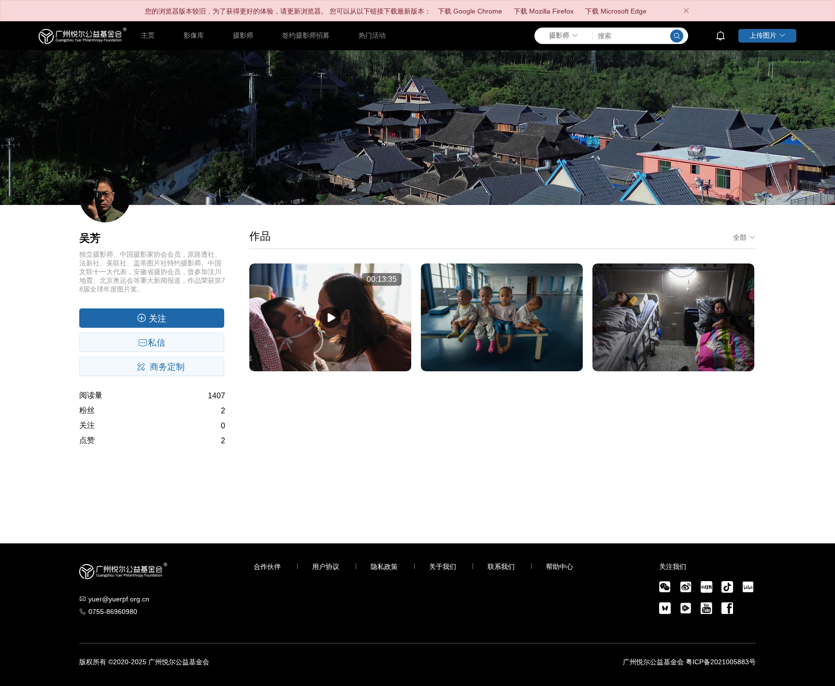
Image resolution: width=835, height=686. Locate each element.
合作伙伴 (267, 566)
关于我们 (442, 566)
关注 (156, 318)
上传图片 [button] (763, 35)
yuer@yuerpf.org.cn (118, 599)
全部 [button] (740, 237)
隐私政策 (384, 566)
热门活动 (372, 35)
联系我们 (501, 566)
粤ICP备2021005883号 (721, 662)
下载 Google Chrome (470, 11)
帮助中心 (559, 566)
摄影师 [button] (559, 35)
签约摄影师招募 (306, 35)
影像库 (194, 35)
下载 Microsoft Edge (616, 11)
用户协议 (325, 566)
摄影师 (243, 35)
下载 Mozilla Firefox (544, 11)
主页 (148, 35)
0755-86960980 (112, 611)
